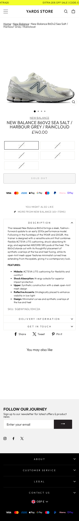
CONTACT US (39, 492)
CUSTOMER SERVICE (39, 470)
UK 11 (57, 145)
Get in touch (40, 326)
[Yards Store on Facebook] (13, 438)
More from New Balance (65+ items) (42, 212)
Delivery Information (39, 318)
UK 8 (58, 155)
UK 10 (21, 145)
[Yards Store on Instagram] (4, 438)
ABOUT (39, 459)
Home (7, 24)
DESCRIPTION (39, 222)
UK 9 (22, 165)
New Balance (21, 24)
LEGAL (39, 481)
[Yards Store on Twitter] (21, 438)
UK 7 (21, 155)
